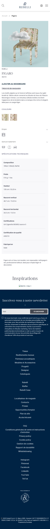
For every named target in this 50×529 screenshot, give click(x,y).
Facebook (25, 467)
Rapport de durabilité (25, 447)
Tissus (25, 351)
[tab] (25, 131)
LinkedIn (25, 471)
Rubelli (5, 69)
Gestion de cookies (25, 443)
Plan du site (25, 413)
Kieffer (25, 386)
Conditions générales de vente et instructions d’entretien (25, 431)
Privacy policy (25, 436)
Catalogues (25, 373)
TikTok (25, 478)
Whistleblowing (25, 451)
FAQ (25, 425)
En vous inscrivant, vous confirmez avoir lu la (26, 326)
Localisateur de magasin (25, 398)
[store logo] (25, 7)
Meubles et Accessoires (25, 362)
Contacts (25, 402)
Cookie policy (25, 439)
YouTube (25, 474)
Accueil (4, 15)
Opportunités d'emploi (25, 409)
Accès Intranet (25, 417)
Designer (25, 370)
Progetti (25, 366)
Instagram (25, 459)
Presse (25, 405)
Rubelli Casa (25, 390)
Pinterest (25, 463)
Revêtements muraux (25, 354)
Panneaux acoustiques (25, 358)
